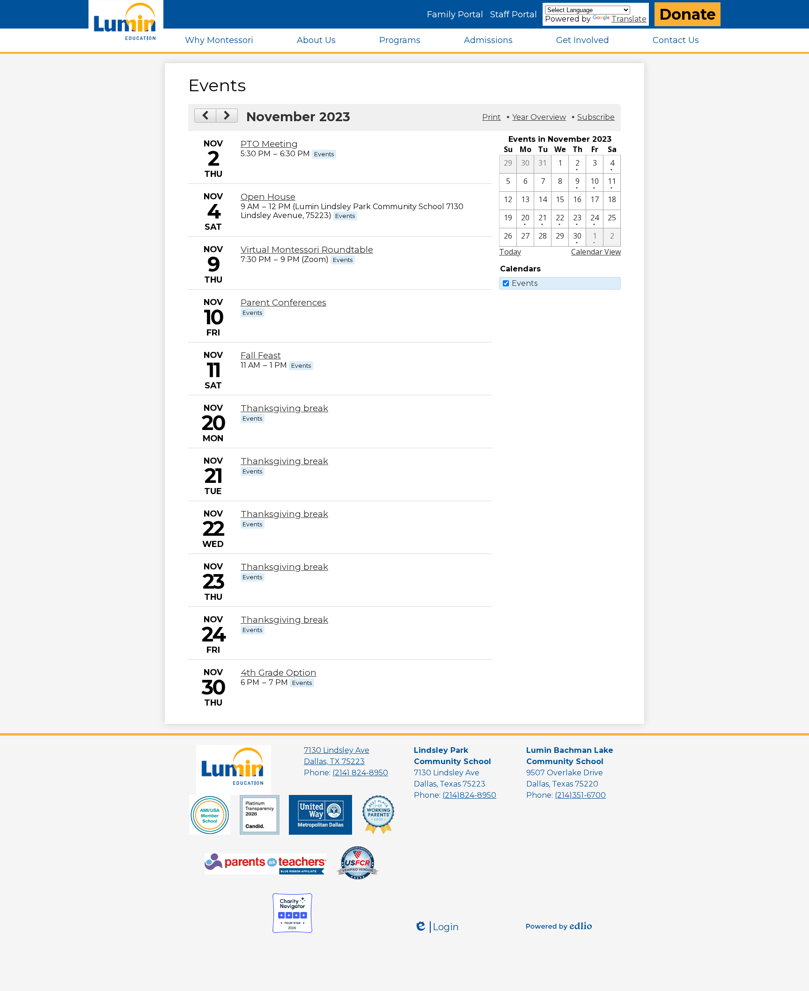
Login (436, 927)
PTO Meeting (269, 143)
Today (510, 252)
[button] (219, 40)
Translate (629, 19)
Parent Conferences (283, 302)
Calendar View (596, 252)
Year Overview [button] (539, 117)
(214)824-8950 (469, 795)
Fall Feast (261, 355)
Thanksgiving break (284, 408)
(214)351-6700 (580, 795)
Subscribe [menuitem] (596, 117)
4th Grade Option (278, 672)
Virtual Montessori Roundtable (307, 249)
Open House (268, 196)
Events (524, 283)
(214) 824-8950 (360, 772)
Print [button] (491, 117)
